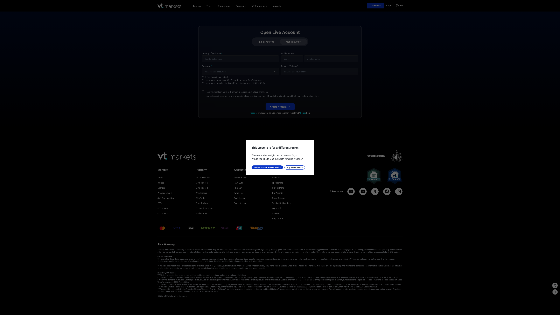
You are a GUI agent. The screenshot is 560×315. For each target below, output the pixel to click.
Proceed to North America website (267, 167)
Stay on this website (294, 167)
